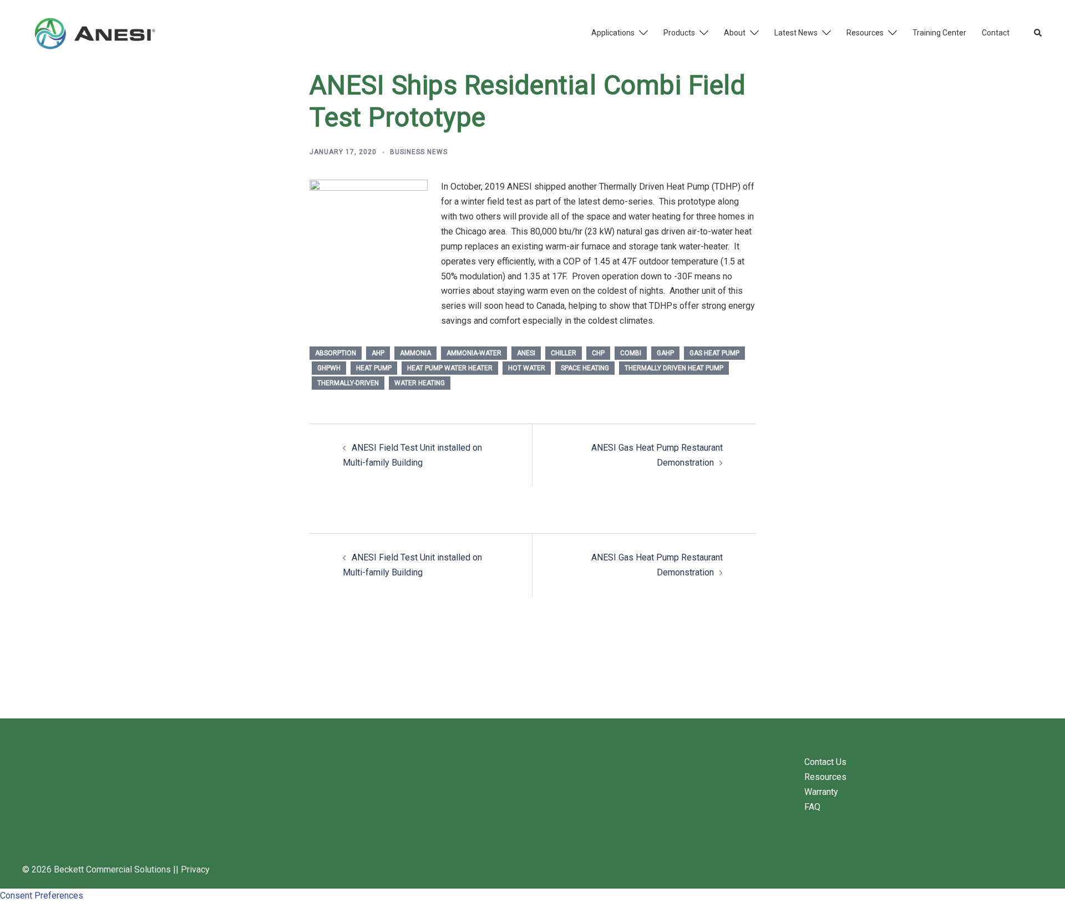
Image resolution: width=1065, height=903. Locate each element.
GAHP (665, 353)
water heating (419, 383)
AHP (378, 353)
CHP (598, 353)
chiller (563, 353)
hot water (526, 368)
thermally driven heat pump (674, 368)
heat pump (374, 368)
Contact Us (825, 762)
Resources (865, 32)
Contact (996, 32)
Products (679, 32)
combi (630, 353)
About (735, 32)
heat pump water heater (450, 368)
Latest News (796, 32)
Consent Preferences (41, 895)
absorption (335, 353)
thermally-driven (348, 383)
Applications (613, 32)
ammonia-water (474, 353)
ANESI (526, 353)
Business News (419, 152)
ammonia (415, 353)
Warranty (821, 792)
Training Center (939, 32)
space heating (585, 368)
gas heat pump (714, 353)
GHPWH (329, 368)
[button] (1038, 33)
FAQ (812, 807)
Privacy (195, 869)
